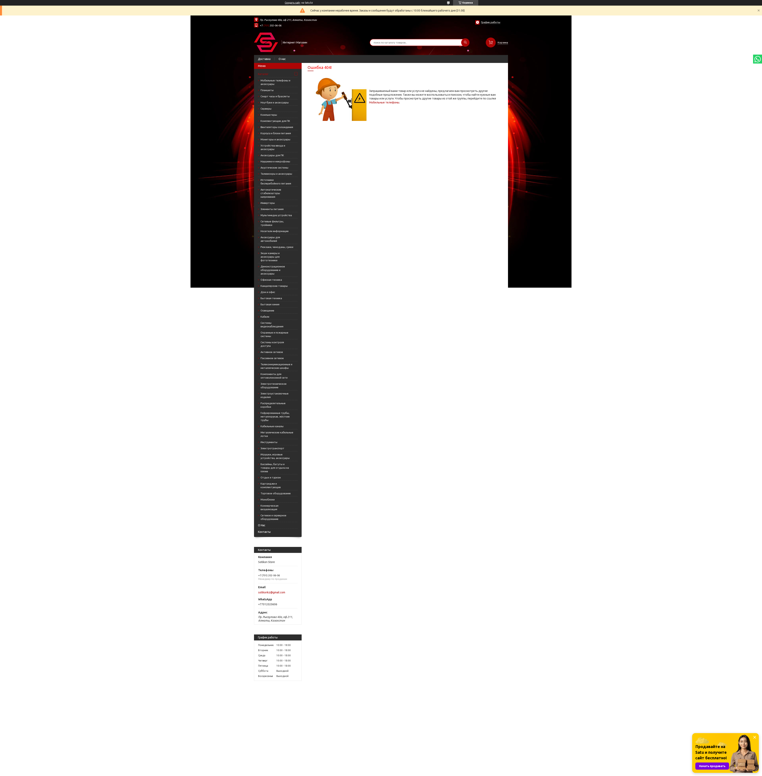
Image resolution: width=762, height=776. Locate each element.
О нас (282, 59)
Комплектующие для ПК (275, 121)
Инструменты (269, 442)
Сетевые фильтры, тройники (272, 223)
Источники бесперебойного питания (276, 181)
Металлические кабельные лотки (277, 434)
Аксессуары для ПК (272, 155)
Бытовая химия (270, 304)
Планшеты (267, 90)
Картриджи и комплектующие (271, 485)
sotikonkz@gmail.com (271, 592)
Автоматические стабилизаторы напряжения (271, 193)
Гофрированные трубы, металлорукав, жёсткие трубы (275, 416)
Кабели (265, 316)
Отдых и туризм (271, 477)
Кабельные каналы (272, 426)
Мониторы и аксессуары (275, 139)
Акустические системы (274, 167)
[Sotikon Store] (266, 42)
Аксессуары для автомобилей (270, 239)
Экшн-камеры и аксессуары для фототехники (270, 257)
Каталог (263, 74)
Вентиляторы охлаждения (277, 127)
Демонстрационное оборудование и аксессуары (273, 270)
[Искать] (465, 42)
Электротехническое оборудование (274, 385)
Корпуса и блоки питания (276, 133)
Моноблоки (268, 499)
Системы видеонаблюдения (272, 324)
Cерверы (266, 108)
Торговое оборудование (276, 493)
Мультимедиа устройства (276, 215)
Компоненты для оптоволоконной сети (274, 376)
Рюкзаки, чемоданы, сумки (277, 247)
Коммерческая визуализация (269, 507)
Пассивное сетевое (272, 358)
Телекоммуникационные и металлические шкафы (276, 366)
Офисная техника (271, 279)
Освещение (267, 310)
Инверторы (268, 202)
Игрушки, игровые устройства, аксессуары (275, 456)
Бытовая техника (271, 298)
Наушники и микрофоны (275, 161)
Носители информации (275, 231)
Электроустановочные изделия (275, 395)
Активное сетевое (272, 352)
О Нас (261, 525)
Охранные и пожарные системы (274, 334)
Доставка (264, 59)
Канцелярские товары (274, 285)
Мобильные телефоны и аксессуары (275, 82)
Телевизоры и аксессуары (276, 173)
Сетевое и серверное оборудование (273, 517)
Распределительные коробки (273, 405)
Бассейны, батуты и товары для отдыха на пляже (275, 468)
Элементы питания (272, 209)
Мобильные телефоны (384, 102)
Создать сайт (292, 2)
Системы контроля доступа (272, 344)
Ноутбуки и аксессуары (275, 102)
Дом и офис (268, 292)
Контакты (264, 531)
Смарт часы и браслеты (275, 96)
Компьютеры (269, 114)
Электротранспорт (272, 448)
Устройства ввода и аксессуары (273, 147)
